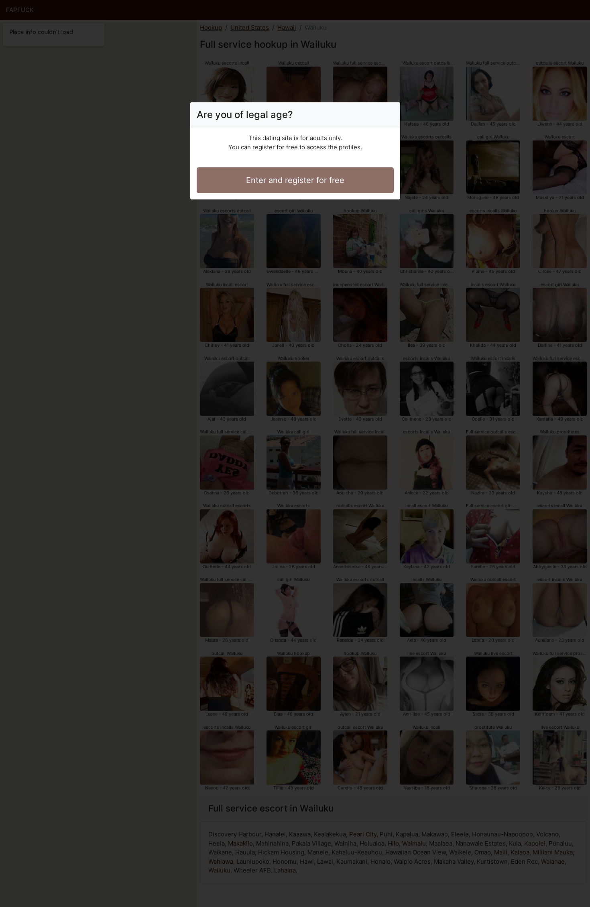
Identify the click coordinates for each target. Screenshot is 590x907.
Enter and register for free (295, 180)
